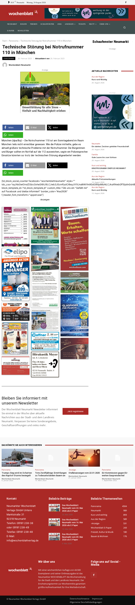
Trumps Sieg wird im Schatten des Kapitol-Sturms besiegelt (17, 474)
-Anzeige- (72, 470)
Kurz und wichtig (99, 165)
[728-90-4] (86, 13)
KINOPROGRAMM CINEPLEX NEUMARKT (109, 168)
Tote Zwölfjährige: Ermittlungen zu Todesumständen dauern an (51, 474)
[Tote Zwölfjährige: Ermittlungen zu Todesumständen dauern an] (51, 458)
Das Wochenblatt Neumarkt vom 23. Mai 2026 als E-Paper (72, 508)
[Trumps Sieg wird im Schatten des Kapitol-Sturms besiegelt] (17, 458)
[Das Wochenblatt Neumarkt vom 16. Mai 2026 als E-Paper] (54, 522)
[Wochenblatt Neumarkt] (5, 64)
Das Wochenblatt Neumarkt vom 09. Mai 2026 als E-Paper (72, 537)
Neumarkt (96, 143)
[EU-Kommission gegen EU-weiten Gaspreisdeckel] (117, 458)
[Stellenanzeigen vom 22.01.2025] (84, 458)
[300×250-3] (112, 112)
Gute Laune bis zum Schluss (104, 157)
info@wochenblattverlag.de (23, 540)
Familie (95, 154)
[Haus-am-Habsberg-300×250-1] (45, 92)
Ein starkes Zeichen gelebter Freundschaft (110, 146)
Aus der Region (98, 77)
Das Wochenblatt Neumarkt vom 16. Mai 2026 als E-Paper (72, 522)
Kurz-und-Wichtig (99, 80)
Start (4, 40)
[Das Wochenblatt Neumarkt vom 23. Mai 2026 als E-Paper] (54, 507)
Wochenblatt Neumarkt (20, 65)
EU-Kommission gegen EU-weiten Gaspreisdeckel (115, 474)
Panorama (13, 40)
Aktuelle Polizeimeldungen (104, 179)
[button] (124, 27)
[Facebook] (126, 2)
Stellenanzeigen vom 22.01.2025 (84, 473)
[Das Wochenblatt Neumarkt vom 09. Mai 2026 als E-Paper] (54, 536)
